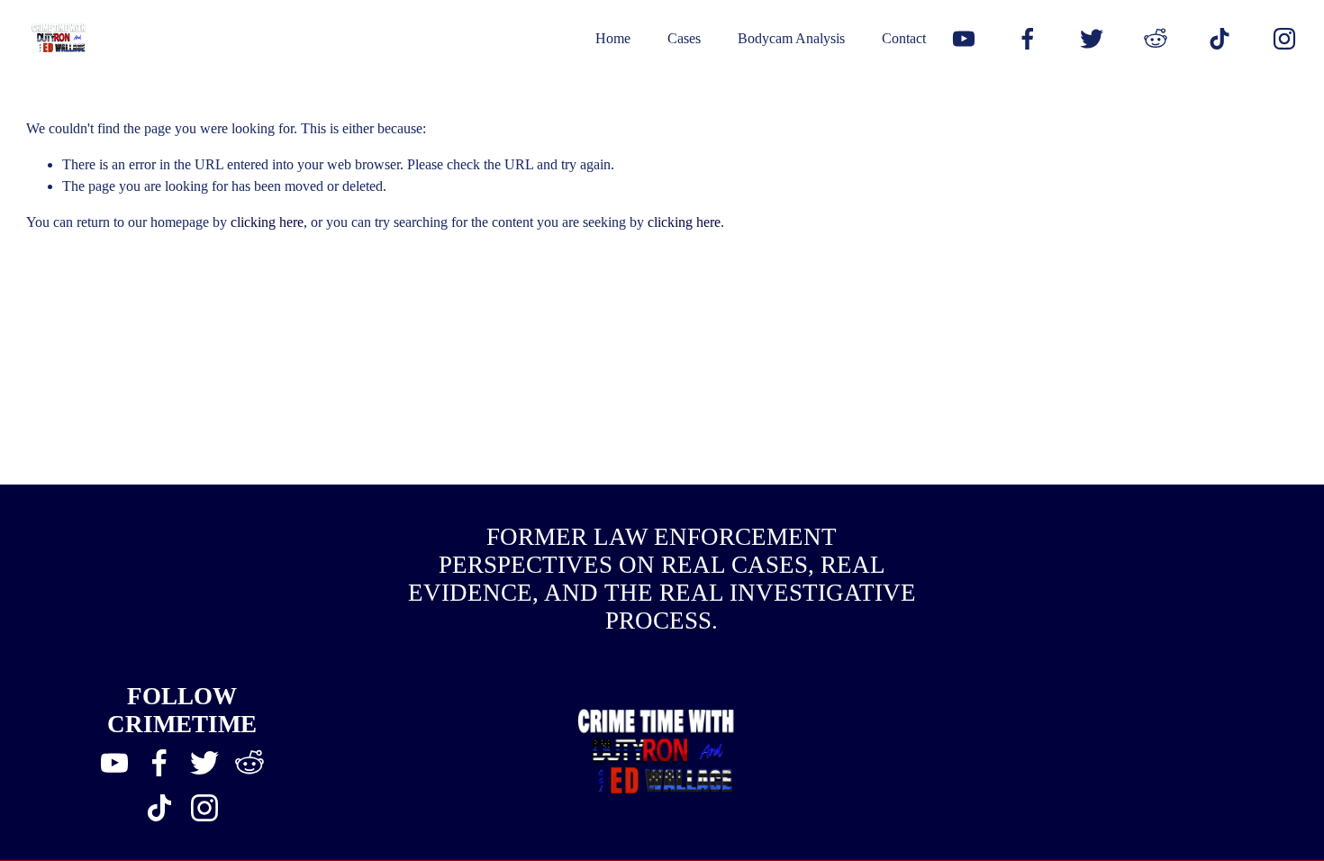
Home (612, 38)
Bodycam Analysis (791, 38)
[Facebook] (1027, 38)
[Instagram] (1284, 38)
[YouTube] (963, 38)
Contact (904, 38)
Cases (684, 38)
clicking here (267, 222)
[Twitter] (1091, 38)
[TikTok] (1219, 38)
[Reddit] (1155, 38)
